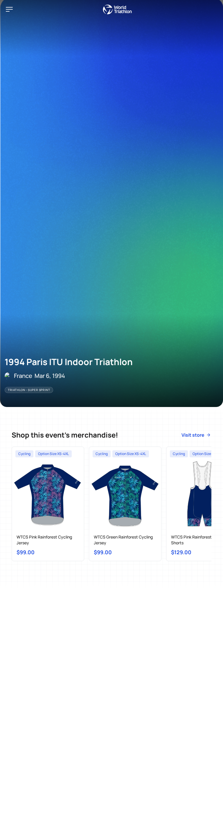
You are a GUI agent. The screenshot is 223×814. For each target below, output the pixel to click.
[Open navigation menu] (9, 9)
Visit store (192, 435)
